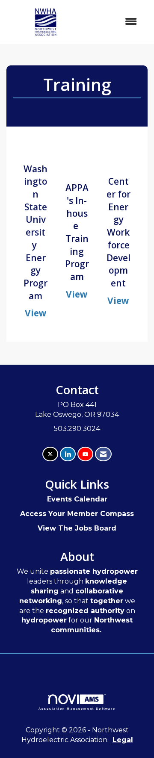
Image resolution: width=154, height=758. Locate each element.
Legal (123, 740)
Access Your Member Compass (77, 514)
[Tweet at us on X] (50, 454)
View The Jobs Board (77, 528)
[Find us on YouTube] (85, 454)
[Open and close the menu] (115, 22)
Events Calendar (77, 499)
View (36, 313)
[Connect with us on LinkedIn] (68, 454)
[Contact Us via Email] (103, 454)
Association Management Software (77, 708)
